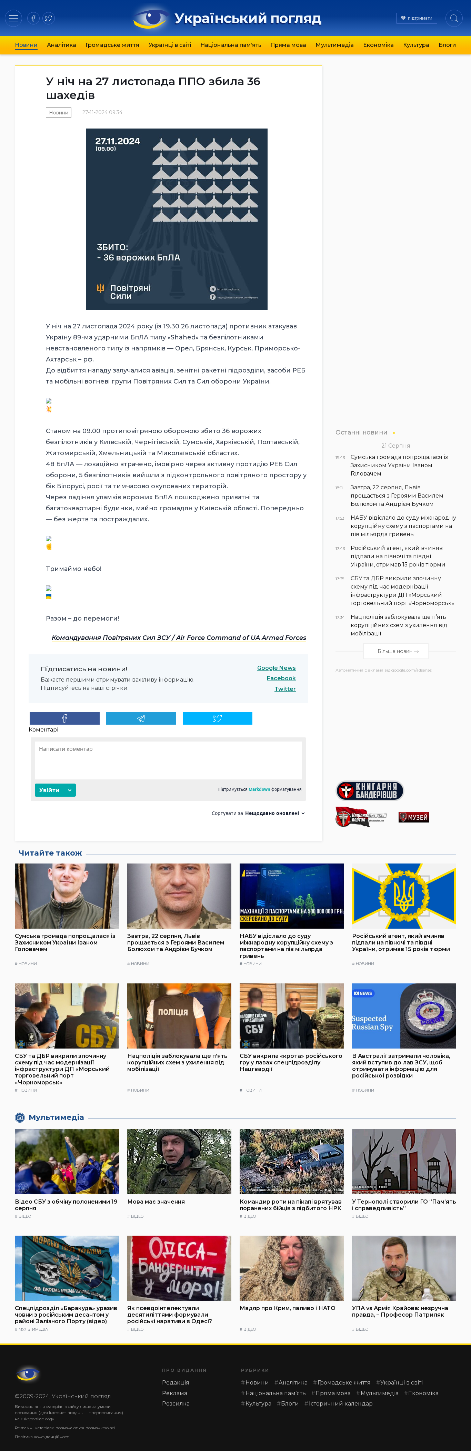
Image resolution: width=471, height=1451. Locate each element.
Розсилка (176, 1403)
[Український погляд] (28, 1374)
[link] (179, 638)
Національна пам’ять (230, 45)
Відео (25, 1216)
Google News (276, 668)
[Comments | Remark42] (168, 779)
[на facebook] (33, 18)
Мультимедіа (334, 45)
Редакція (175, 1382)
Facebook (281, 678)
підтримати (420, 18)
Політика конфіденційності (42, 1436)
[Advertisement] (395, 724)
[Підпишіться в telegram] (141, 718)
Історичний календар (341, 1403)
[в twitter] (48, 18)
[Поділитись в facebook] (65, 718)
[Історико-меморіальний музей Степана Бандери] (427, 817)
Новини (26, 45)
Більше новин (395, 651)
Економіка (378, 45)
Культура (416, 45)
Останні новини (361, 432)
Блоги (447, 45)
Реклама (174, 1393)
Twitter (285, 689)
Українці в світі (170, 45)
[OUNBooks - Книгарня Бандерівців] (395, 790)
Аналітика (61, 45)
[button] (13, 18)
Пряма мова (288, 45)
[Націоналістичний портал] (364, 817)
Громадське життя (112, 45)
